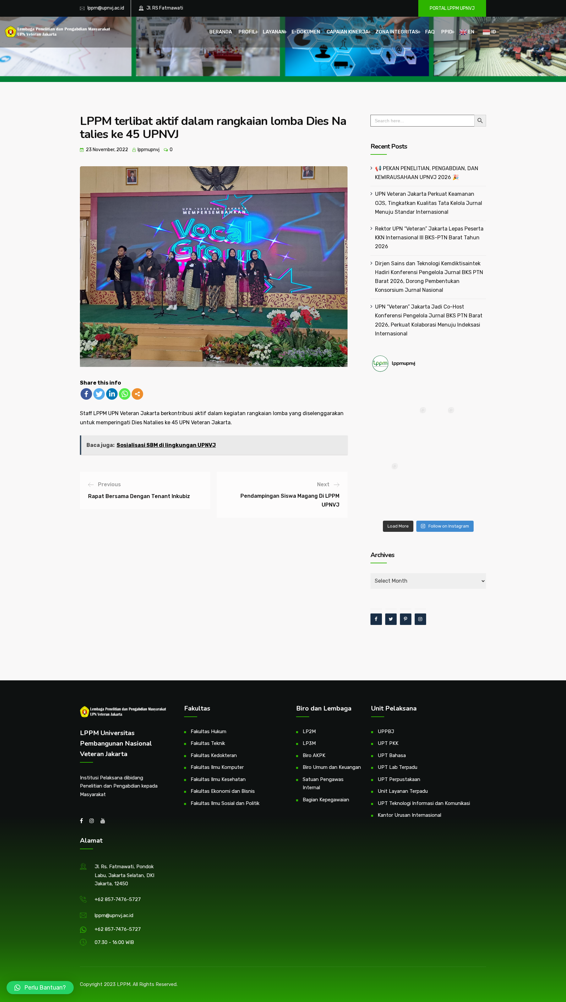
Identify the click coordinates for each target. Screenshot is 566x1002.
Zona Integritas (396, 32)
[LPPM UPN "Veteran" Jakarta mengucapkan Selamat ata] (386, 419)
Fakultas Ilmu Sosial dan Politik (225, 803)
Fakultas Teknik (208, 743)
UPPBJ (386, 731)
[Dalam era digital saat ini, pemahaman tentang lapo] (442, 419)
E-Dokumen (306, 32)
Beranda (220, 32)
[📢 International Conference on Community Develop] (414, 475)
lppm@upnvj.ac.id (105, 8)
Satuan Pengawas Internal (323, 783)
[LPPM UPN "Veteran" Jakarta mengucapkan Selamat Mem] (470, 503)
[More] (137, 394)
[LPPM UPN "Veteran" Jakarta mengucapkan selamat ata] (470, 390)
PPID (446, 32)
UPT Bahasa (392, 755)
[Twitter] (99, 394)
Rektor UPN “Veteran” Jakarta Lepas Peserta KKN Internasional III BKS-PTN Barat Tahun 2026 (429, 238)
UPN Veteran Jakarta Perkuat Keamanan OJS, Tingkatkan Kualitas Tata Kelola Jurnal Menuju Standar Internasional (428, 203)
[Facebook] (86, 394)
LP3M (309, 743)
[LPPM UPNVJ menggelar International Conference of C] (386, 475)
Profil (247, 32)
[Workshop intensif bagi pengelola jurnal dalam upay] (414, 419)
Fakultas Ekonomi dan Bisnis (223, 791)
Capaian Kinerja (347, 32)
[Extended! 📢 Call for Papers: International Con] (470, 475)
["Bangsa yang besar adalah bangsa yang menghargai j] (386, 447)
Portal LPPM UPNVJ (452, 8)
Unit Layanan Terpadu (403, 791)
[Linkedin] (112, 394)
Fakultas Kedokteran (214, 755)
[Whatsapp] (124, 394)
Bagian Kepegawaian (326, 800)
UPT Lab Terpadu (397, 767)
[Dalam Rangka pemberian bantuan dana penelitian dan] (442, 475)
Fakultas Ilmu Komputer (217, 767)
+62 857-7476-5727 (118, 899)
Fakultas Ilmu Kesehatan (218, 779)
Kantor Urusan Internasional (409, 815)
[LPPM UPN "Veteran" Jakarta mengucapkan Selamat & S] (470, 419)
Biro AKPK (314, 755)
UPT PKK (388, 743)
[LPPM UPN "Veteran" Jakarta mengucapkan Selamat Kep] (386, 390)
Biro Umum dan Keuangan (332, 767)
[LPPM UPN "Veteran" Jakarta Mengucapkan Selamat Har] (386, 503)
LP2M (309, 731)
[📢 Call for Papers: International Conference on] (442, 503)
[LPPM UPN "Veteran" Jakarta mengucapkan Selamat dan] (414, 447)
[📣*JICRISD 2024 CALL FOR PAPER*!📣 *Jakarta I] (414, 503)
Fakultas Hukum (208, 731)
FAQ (430, 32)
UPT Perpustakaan (399, 779)
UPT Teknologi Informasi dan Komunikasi (424, 803)
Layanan (274, 32)
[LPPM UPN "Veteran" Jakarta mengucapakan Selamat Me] (470, 447)
